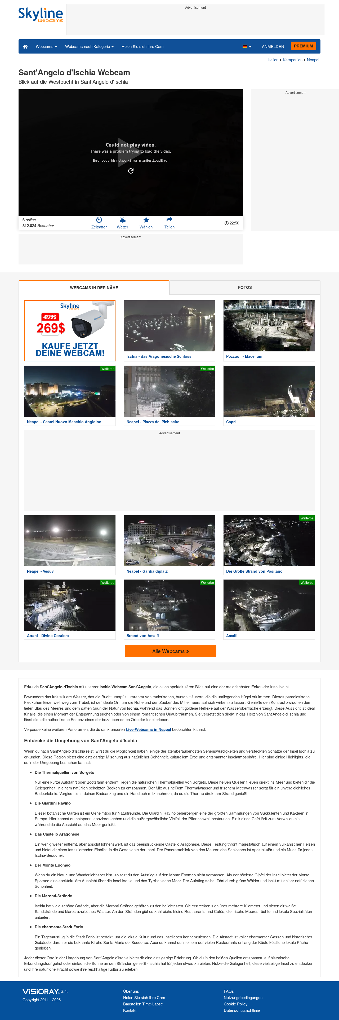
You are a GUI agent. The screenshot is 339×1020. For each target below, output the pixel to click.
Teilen (169, 226)
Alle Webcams (169, 650)
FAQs (229, 991)
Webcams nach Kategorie (88, 46)
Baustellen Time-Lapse (143, 1003)
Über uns (131, 991)
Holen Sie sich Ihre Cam (143, 46)
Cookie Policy (236, 1003)
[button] (246, 46)
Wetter (122, 226)
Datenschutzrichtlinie (242, 1010)
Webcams (45, 46)
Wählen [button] (146, 226)
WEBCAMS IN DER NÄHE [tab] (94, 287)
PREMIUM (303, 46)
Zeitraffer (99, 226)
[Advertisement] (195, 23)
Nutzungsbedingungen (243, 997)
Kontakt (129, 1010)
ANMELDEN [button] (273, 46)
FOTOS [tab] (245, 287)
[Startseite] (25, 46)
